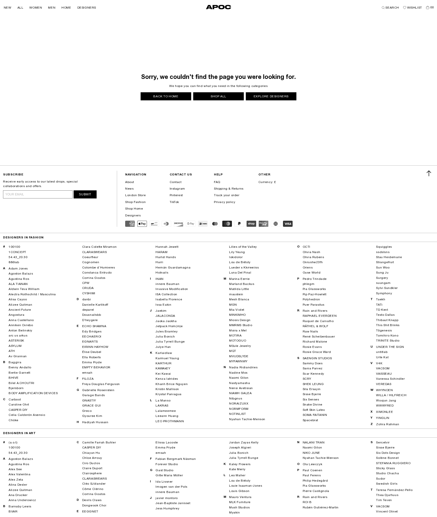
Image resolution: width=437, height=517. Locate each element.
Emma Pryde (92, 362)
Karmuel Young (167, 358)
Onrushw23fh (313, 262)
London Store (135, 195)
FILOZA (88, 378)
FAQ (217, 182)
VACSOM (383, 368)
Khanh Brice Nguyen (172, 384)
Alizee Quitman (20, 304)
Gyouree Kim (92, 416)
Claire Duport (92, 468)
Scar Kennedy (313, 373)
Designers (133, 215)
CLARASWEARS (94, 252)
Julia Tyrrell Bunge (170, 341)
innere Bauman (167, 284)
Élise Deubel (91, 352)
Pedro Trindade (315, 279)
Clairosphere (92, 473)
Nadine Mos (238, 372)
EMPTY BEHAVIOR (96, 367)
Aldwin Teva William (24, 289)
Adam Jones (18, 268)
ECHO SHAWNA (94, 326)
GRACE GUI (91, 405)
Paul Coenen (312, 470)
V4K (379, 363)
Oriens (308, 267)
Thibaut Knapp (387, 320)
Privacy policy (224, 202)
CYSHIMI (88, 293)
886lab (14, 262)
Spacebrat (310, 420)
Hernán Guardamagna (173, 267)
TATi (379, 304)
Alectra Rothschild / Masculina (32, 294)
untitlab (381, 352)
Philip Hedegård (315, 480)
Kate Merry (237, 469)
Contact (176, 182)
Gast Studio (164, 470)
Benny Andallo (20, 367)
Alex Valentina (19, 474)
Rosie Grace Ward (317, 352)
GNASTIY (89, 400)
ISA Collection (166, 294)
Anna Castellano (21, 320)
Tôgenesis (384, 330)
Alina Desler (18, 484)
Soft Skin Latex (314, 410)
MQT (232, 351)
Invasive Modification (172, 289)
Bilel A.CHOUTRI (21, 383)
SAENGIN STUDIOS (317, 358)
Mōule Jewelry (240, 346)
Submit (85, 194)
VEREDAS (383, 384)
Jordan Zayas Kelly (244, 442)
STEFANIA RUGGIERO (393, 463)
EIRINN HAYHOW (95, 347)
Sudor (380, 478)
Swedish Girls (386, 483)
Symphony (384, 293)
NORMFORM (239, 409)
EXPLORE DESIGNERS (271, 96)
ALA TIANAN (18, 284)
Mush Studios (239, 507)
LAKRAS (162, 405)
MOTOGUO (237, 340)
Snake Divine (312, 404)
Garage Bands (93, 395)
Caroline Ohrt (19, 404)
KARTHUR (163, 363)
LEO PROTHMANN (170, 421)
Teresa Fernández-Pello (394, 490)
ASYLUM (15, 346)
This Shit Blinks (388, 325)
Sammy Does (313, 363)
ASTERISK (16, 340)
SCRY (307, 378)
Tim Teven (384, 500)
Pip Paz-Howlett (314, 294)
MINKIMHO (237, 315)
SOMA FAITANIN (315, 415)
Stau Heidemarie (389, 257)
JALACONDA (165, 316)
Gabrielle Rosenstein (98, 390)
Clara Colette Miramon (99, 247)
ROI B (307, 502)
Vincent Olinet (387, 511)
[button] (7, 7)
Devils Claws (92, 500)
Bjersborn (16, 388)
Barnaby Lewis (20, 506)
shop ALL (218, 96)
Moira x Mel (238, 330)
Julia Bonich (165, 336)
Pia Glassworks (314, 289)
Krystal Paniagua (169, 394)
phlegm (309, 284)
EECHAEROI (91, 336)
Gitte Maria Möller (169, 475)
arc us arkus (18, 335)
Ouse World (312, 272)
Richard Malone (315, 341)
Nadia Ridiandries (243, 367)
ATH (12, 351)
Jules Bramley (167, 331)
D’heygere (90, 320)
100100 (14, 247)
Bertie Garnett (19, 372)
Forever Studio (167, 464)
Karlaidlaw (164, 353)
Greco (87, 411)
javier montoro (167, 498)
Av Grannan (18, 356)
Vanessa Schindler (390, 378)
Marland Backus (241, 284)
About (129, 182)
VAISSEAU (384, 373)
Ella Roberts (91, 357)
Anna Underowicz (22, 500)
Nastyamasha (239, 383)
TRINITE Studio (387, 340)
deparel (88, 309)
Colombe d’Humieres (98, 267)
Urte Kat (382, 357)
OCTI (306, 247)
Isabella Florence (169, 299)
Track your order (226, 195)
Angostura (16, 315)
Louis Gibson (239, 491)
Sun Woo (382, 267)
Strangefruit (385, 262)
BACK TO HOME (165, 96)
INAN (159, 279)
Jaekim (161, 310)
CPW (86, 283)
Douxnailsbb (91, 315)
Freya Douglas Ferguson (101, 384)
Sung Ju (382, 272)
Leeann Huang (167, 416)
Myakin (234, 512)
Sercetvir (382, 442)
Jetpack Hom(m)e (169, 326)
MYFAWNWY (238, 361)
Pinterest (176, 195)
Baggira (15, 362)
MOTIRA (235, 335)
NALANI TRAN (314, 442)
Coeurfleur (90, 257)
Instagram (177, 188)
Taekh (380, 299)
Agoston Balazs (21, 273)
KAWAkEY (163, 368)
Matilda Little (239, 289)
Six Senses (311, 399)
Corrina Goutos (93, 278)
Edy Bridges (92, 331)
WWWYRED (385, 405)
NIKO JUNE (311, 453)
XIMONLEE (384, 412)
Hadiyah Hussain (95, 422)
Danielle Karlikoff (95, 304)
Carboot (15, 399)
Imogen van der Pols (171, 486)
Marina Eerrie (239, 279)
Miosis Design (240, 320)
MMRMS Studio (240, 325)
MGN (233, 304)
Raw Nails (310, 331)
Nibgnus (235, 398)
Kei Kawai (163, 373)
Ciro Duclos (91, 463)
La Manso (163, 400)
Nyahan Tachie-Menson (247, 419)
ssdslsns (382, 252)
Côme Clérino (92, 489)
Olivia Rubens (313, 257)
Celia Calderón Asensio (27, 415)
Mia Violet (236, 309)
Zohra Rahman (387, 424)
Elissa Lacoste (167, 442)
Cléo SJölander (94, 483)
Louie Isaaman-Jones (245, 485)
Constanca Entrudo (97, 272)
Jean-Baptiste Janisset (173, 503)
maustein (236, 294)
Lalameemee (166, 411)
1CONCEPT (17, 252)
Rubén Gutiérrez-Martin (321, 507)
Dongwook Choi (94, 505)
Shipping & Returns (229, 188)
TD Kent (382, 309)
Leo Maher (237, 475)
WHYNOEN (384, 390)
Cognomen (90, 262)
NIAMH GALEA (240, 393)
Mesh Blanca (239, 299)
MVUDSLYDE (238, 356)
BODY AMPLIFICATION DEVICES (33, 393)
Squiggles (384, 247)
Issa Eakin (163, 304)
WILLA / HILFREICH (391, 395)
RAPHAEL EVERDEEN (320, 316)
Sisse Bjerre (312, 394)
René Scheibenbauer (319, 336)
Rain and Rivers (315, 310)
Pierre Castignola (316, 491)
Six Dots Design (388, 453)
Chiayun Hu (91, 453)
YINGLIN (382, 418)
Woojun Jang (386, 400)
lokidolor (236, 257)
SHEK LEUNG (313, 384)
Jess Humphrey (167, 508)
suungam (383, 283)
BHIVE (14, 377)
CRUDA (88, 288)
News (129, 188)
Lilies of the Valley (243, 247)
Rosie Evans (312, 347)
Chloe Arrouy (92, 458)
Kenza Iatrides (167, 378)
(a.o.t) (13, 442)
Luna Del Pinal (240, 272)
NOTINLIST (237, 414)
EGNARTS (90, 341)
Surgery (382, 278)
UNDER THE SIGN (390, 347)
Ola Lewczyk (312, 464)
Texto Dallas (385, 315)
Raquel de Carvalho (318, 321)
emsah (87, 372)
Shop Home (134, 208)
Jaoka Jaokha (166, 321)
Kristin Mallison (167, 389)
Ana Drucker (18, 495)
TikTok (174, 202)
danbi (86, 299)
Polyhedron (311, 299)
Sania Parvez (313, 368)
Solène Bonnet (387, 458)
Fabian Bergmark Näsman (176, 459)
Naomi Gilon (239, 377)
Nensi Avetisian (241, 388)
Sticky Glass (385, 468)
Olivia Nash (311, 252)
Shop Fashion (135, 202)
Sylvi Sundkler (387, 288)
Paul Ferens (312, 475)
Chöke (13, 420)
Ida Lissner (164, 481)
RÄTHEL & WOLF (316, 326)
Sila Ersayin (312, 389)
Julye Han (163, 347)
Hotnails (162, 272)
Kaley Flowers (240, 464)
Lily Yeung (237, 252)
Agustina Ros (19, 279)
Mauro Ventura (240, 497)
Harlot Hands (166, 257)
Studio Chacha (387, 473)
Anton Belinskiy (20, 330)
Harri (159, 262)
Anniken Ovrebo (21, 325)
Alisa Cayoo (18, 299)
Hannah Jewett (167, 247)
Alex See (15, 469)
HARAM (161, 252)
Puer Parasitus (313, 304)
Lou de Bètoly (240, 262)
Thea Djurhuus (387, 495)
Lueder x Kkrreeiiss (244, 267)
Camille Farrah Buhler (99, 442)
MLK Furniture (240, 502)
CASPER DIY (18, 410)
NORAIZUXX (238, 403)
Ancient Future (20, 309)
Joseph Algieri (240, 447)
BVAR (13, 511)
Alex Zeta (16, 479)
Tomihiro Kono (387, 335)
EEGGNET (90, 511)
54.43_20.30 (18, 257)
